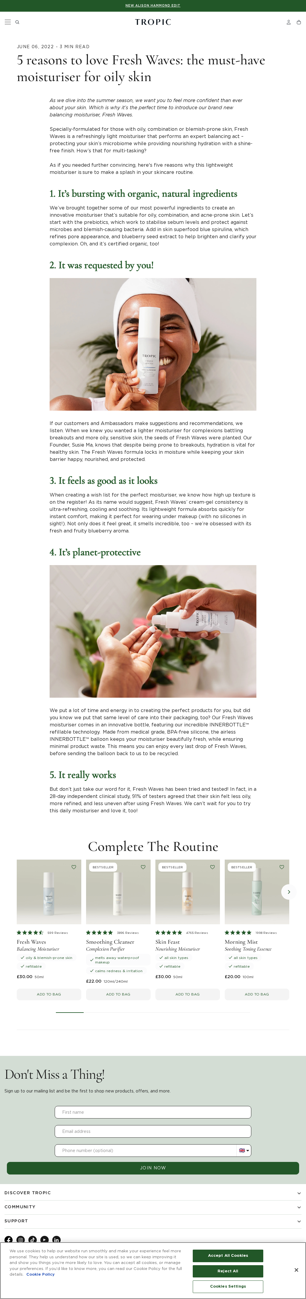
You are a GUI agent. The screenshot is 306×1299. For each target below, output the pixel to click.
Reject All (228, 1271)
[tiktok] (32, 1240)
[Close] (296, 1270)
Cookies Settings (228, 1287)
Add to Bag (49, 994)
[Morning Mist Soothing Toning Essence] (257, 892)
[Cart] (299, 22)
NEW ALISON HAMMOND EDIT (153, 5)
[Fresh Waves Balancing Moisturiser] (49, 892)
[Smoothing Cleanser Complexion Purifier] (118, 892)
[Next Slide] (289, 892)
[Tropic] (153, 22)
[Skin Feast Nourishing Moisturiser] (187, 892)
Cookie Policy (40, 1275)
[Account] (289, 22)
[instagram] (21, 1240)
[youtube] (44, 1240)
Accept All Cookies (228, 1256)
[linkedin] (56, 1240)
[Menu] (8, 22)
